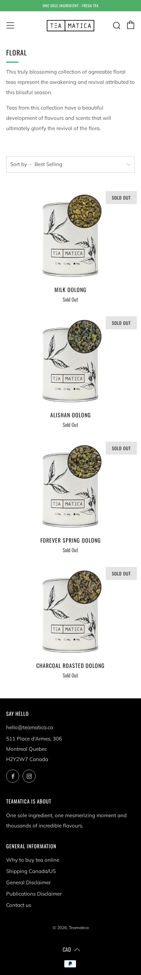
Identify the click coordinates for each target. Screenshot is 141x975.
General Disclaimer (28, 882)
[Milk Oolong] (70, 233)
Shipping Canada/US (31, 871)
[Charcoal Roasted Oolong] (70, 609)
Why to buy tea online (32, 860)
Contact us (18, 905)
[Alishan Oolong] (70, 359)
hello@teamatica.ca (29, 727)
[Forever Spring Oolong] (70, 484)
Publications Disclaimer (34, 893)
